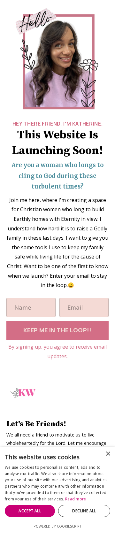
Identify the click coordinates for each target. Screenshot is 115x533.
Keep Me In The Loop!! (57, 330)
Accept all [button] (30, 511)
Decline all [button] (84, 511)
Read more (75, 499)
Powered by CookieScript (58, 526)
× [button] (107, 454)
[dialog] (57, 490)
